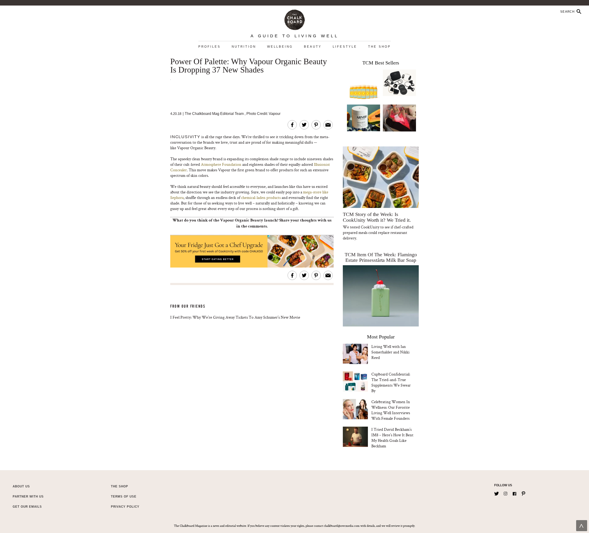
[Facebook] (514, 492)
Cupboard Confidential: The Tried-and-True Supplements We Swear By (391, 382)
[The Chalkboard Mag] (295, 18)
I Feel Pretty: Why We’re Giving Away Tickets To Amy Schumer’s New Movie (235, 317)
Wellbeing (280, 46)
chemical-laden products (261, 197)
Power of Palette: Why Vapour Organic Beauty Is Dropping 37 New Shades (248, 65)
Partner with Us (28, 496)
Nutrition (244, 46)
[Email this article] (328, 124)
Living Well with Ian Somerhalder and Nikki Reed (390, 352)
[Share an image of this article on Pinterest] (316, 124)
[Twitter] (496, 492)
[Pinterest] (523, 492)
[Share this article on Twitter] (304, 124)
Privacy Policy (125, 506)
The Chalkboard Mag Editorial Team (215, 114)
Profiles (209, 46)
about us (21, 486)
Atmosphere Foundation (221, 164)
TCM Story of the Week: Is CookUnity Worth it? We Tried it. (377, 217)
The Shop (379, 46)
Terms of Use (123, 496)
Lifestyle (345, 46)
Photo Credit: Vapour (263, 114)
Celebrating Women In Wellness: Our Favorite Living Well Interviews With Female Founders (390, 410)
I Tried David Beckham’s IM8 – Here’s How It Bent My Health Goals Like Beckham (392, 438)
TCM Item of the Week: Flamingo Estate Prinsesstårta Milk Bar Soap (381, 257)
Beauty (313, 46)
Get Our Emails (27, 506)
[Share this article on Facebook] (292, 124)
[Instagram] (505, 492)
